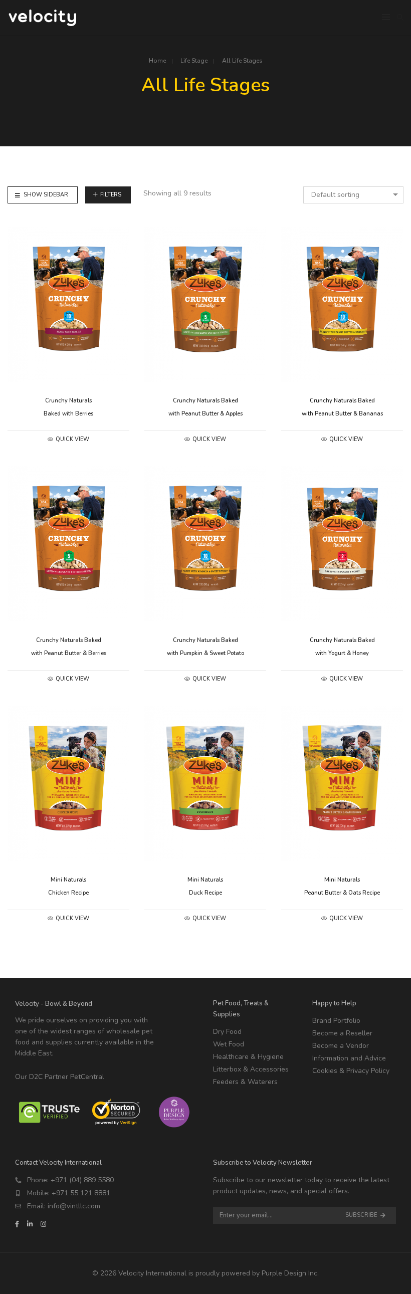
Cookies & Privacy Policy (350, 1070)
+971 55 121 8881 (81, 1193)
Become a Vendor (340, 1045)
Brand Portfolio (336, 1020)
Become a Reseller (342, 1033)
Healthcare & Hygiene (248, 1056)
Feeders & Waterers (245, 1082)
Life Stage (194, 61)
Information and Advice (349, 1058)
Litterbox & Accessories (251, 1069)
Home (157, 61)
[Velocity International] (43, 21)
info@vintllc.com (74, 1206)
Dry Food (227, 1031)
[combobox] (353, 194)
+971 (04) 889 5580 (82, 1180)
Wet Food (228, 1044)
